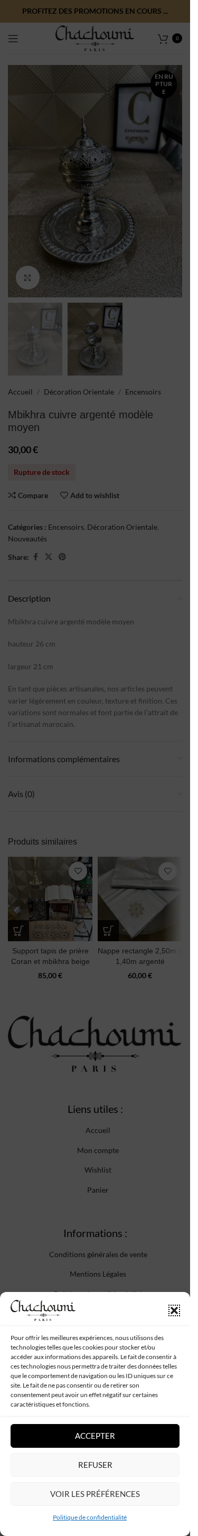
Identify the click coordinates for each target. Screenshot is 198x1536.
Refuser (95, 1464)
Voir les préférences (95, 1493)
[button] (174, 1310)
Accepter (95, 1435)
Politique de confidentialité (90, 1517)
